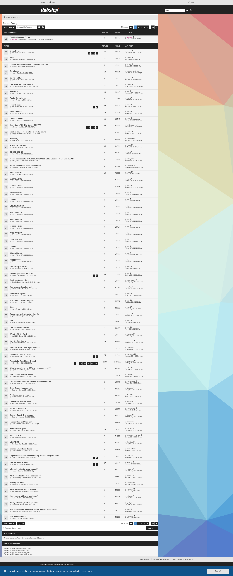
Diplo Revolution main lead (21, 388)
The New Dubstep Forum (20, 37)
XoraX (14, 356)
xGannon (130, 482)
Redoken (15, 444)
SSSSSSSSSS (16, 220)
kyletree (14, 127)
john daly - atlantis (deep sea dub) (24, 469)
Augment (130, 341)
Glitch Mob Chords (17, 516)
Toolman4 (130, 516)
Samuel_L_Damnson (133, 435)
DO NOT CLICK (16, 78)
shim (13, 363)
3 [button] (141, 27)
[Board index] (50, 9)
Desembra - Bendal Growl (20, 354)
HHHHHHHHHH (16, 226)
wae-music (15, 484)
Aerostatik (15, 403)
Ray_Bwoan (16, 491)
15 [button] (153, 27)
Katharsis (130, 347)
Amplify (14, 383)
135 (96, 363)
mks (13, 53)
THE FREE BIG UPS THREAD (22, 85)
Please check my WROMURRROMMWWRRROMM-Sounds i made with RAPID (41, 159)
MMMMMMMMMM (17, 206)
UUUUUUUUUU (16, 179)
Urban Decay (15, 51)
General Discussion (46, 39)
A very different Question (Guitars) (24, 503)
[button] (131, 27)
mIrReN (129, 287)
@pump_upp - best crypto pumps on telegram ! (29, 64)
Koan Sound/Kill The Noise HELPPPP (25, 125)
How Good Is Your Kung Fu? (22, 300)
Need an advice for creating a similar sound (28, 132)
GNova (129, 428)
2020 (11, 58)
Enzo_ (14, 322)
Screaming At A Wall (18, 267)
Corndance (14, 71)
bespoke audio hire (133, 71)
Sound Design (10, 23)
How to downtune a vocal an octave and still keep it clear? (34, 510)
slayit (13, 498)
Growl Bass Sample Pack (20, 402)
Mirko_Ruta (15, 160)
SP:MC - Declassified (18, 408)
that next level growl (18, 429)
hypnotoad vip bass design (21, 449)
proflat (46, 566)
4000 (11, 307)
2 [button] (138, 27)
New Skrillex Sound (18, 341)
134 (92, 363)
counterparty (131, 381)
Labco (14, 329)
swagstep (15, 167)
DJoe (128, 118)
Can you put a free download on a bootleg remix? (30, 381)
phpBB (50, 564)
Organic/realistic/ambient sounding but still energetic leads (34, 456)
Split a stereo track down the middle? (25, 166)
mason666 (130, 354)
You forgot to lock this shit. (21, 287)
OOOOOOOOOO (16, 152)
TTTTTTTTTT (15, 199)
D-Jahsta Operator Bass (19, 280)
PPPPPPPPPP (16, 233)
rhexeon (14, 390)
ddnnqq (14, 437)
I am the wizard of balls (19, 327)
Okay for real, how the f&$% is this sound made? (30, 368)
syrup (129, 51)
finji (13, 140)
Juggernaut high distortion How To (24, 314)
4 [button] (144, 27)
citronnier (130, 138)
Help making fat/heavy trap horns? (24, 496)
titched (14, 66)
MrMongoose (131, 125)
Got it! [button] (218, 571)
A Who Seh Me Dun (18, 145)
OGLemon (15, 86)
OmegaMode (131, 408)
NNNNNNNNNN (16, 193)
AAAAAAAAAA (16, 213)
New (11, 321)
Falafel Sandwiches (18, 98)
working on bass (17, 483)
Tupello (14, 370)
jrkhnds (14, 289)
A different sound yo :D (19, 395)
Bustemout (130, 361)
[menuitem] (52, 2)
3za (13, 93)
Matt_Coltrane (16, 133)
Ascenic (129, 462)
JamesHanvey (16, 477)
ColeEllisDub (16, 282)
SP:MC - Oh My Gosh (18, 334)
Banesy (14, 343)
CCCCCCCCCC (16, 186)
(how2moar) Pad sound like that (23, 489)
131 (81, 363)
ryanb (14, 316)
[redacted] (14, 139)
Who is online (9, 533)
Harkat (14, 275)
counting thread (16, 118)
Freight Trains (15, 105)
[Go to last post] (134, 37)
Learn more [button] (86, 571)
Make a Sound (16, 112)
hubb (128, 509)
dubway (14, 39)
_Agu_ (14, 457)
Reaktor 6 (14, 91)
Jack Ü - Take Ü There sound (21, 415)
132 (85, 363)
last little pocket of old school (22, 273)
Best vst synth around (19, 462)
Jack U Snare (15, 435)
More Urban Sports (17, 294)
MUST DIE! (14, 442)
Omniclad (130, 422)
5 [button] (147, 27)
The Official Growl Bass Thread (23, 361)
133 (88, 363)
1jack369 (15, 336)
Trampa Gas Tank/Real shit (21, 422)
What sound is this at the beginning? (25, 476)
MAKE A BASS (16, 172)
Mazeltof (53, 566)
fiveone (14, 471)
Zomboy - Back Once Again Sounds (25, 348)
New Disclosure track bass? (21, 375)
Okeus (14, 430)
